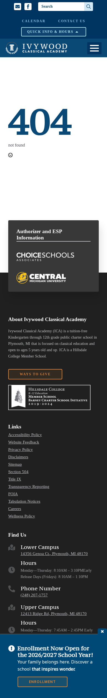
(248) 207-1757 (34, 595)
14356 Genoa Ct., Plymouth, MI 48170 (54, 553)
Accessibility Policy (25, 435)
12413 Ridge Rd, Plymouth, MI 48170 (54, 613)
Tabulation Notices (24, 501)
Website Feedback (23, 442)
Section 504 (18, 472)
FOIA (13, 494)
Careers (14, 509)
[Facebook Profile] (28, 6)
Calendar (34, 21)
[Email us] (17, 6)
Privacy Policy (20, 450)
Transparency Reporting (28, 487)
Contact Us (71, 21)
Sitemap (15, 464)
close (102, 631)
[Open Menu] (94, 48)
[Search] (88, 6)
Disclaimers (18, 457)
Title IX (14, 479)
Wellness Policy (21, 516)
